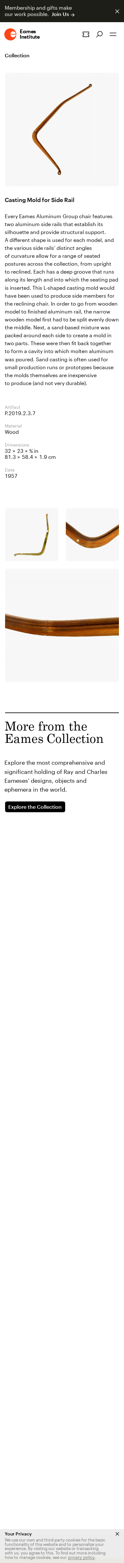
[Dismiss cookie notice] (117, 1534)
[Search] (99, 34)
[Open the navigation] (113, 34)
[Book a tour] (85, 34)
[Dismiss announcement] (117, 11)
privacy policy (81, 1557)
